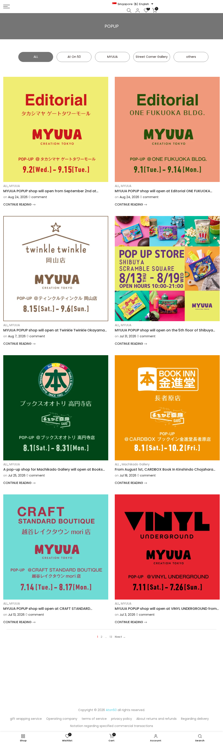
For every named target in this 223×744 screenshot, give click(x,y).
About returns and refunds (156, 719)
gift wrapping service (26, 719)
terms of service (94, 719)
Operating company (61, 719)
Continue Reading (17, 204)
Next (118, 637)
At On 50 (74, 57)
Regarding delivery (195, 719)
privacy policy (121, 719)
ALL (36, 57)
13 (111, 637)
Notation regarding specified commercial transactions (111, 726)
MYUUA (14, 186)
